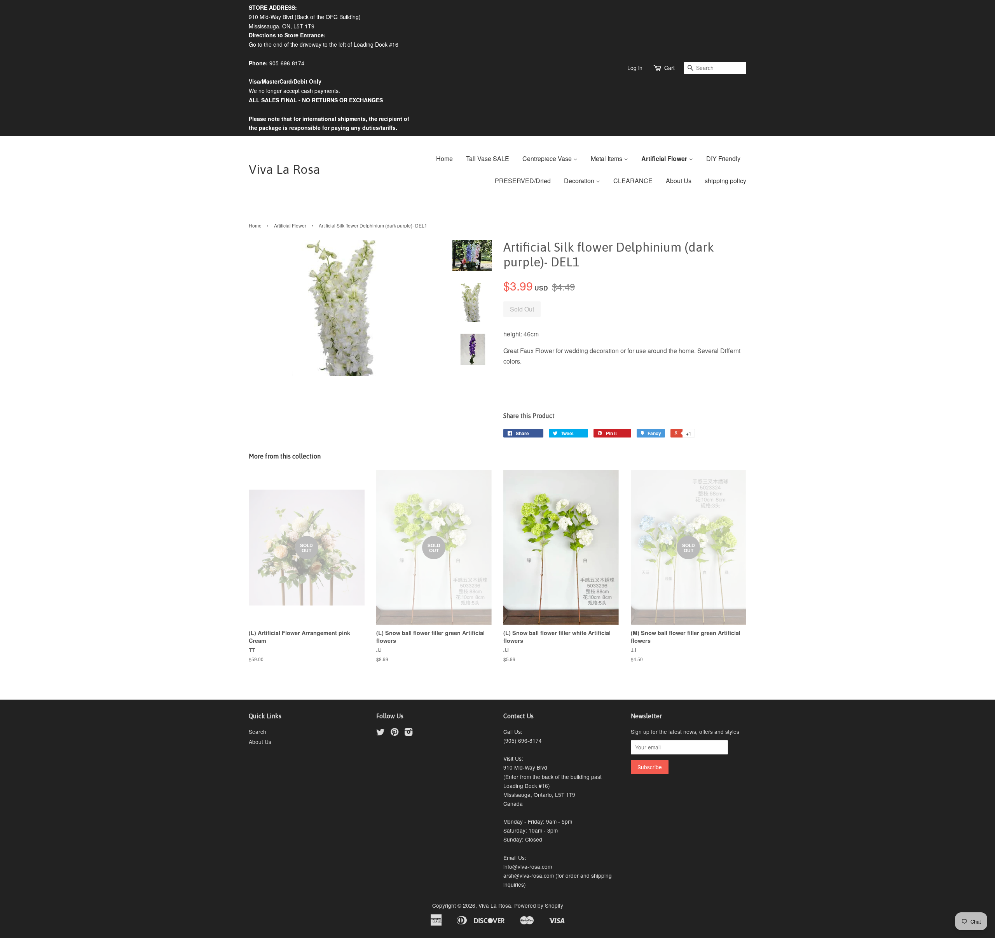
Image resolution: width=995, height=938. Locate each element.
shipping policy (725, 180)
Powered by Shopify (538, 905)
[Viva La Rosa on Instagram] (408, 733)
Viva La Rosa (284, 169)
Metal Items (607, 158)
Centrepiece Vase (547, 158)
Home (444, 158)
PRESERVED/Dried (523, 180)
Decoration (580, 180)
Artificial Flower (665, 158)
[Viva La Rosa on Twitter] (380, 733)
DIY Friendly (723, 158)
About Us (678, 180)
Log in (634, 68)
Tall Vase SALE (487, 158)
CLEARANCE (633, 180)
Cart (669, 68)
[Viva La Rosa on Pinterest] (394, 733)
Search (257, 731)
